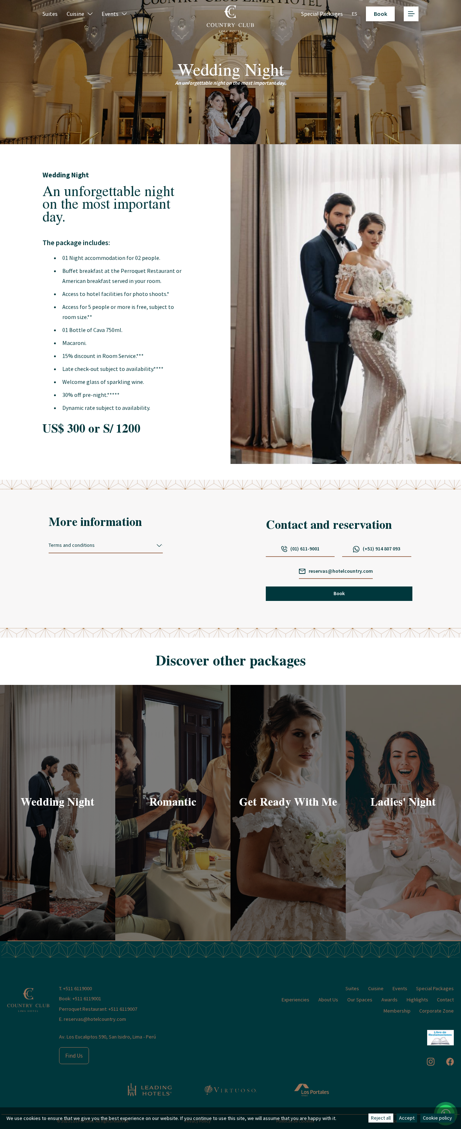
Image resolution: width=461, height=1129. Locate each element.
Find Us (74, 1055)
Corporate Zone (436, 1011)
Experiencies (295, 999)
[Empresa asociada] (149, 1090)
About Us (328, 999)
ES (354, 13)
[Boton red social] (431, 1061)
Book (339, 593)
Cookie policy (437, 1118)
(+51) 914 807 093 (381, 548)
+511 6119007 (122, 1009)
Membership (397, 1011)
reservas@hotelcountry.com (341, 571)
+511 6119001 (86, 998)
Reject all (381, 1118)
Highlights (417, 999)
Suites (50, 13)
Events (110, 13)
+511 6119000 (77, 988)
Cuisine (75, 13)
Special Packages (322, 13)
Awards (389, 999)
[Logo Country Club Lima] (28, 993)
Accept (407, 1118)
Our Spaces (359, 999)
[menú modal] (411, 13)
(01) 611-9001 (304, 548)
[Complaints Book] (440, 1037)
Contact (445, 999)
